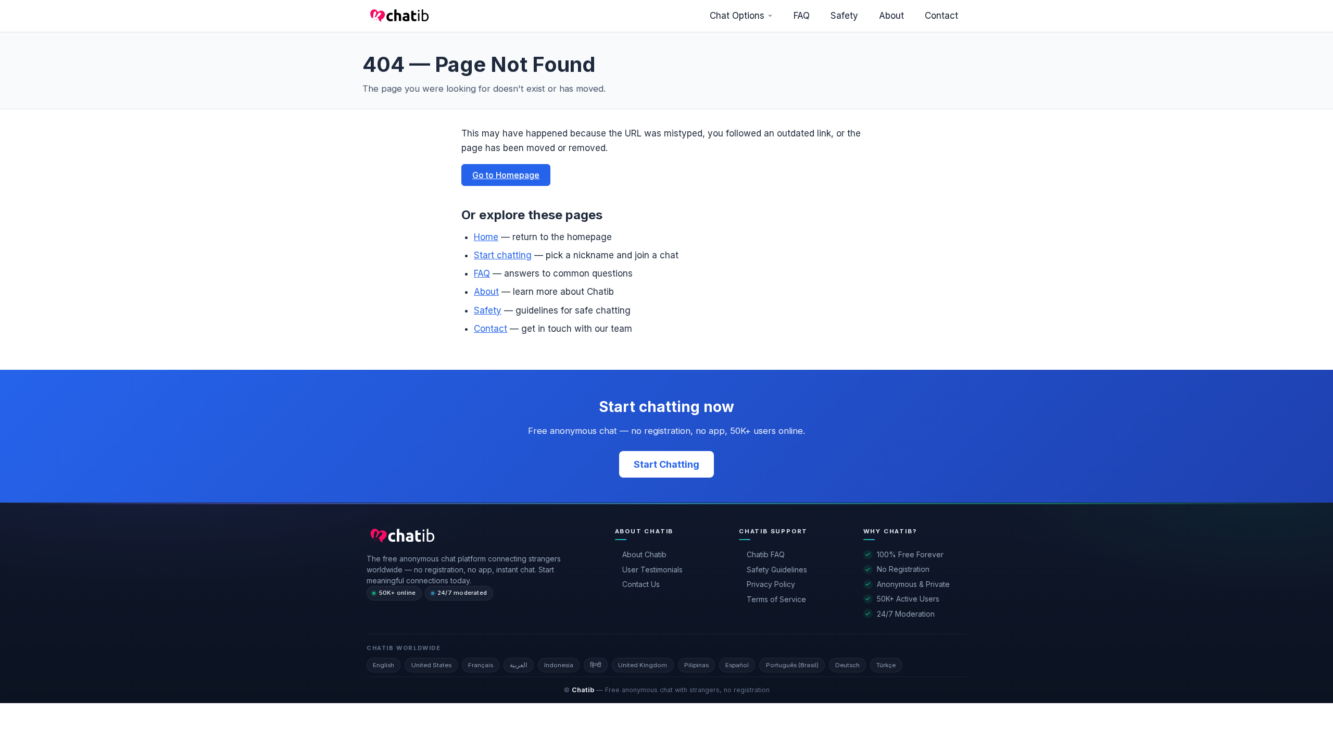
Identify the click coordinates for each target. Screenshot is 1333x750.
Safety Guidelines (777, 569)
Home (486, 237)
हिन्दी (595, 665)
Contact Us (641, 584)
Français (480, 665)
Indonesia (558, 665)
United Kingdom (642, 665)
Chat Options (737, 15)
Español (737, 665)
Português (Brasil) (792, 665)
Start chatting (503, 255)
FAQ (802, 15)
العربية (518, 665)
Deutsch (847, 665)
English (383, 665)
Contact (941, 15)
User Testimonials (652, 569)
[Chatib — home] (401, 535)
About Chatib (644, 554)
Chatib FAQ (766, 554)
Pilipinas (696, 665)
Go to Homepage (505, 175)
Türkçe (886, 665)
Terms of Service (776, 599)
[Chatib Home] (398, 16)
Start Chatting (666, 464)
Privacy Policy (771, 584)
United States (431, 665)
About (891, 15)
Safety (844, 15)
